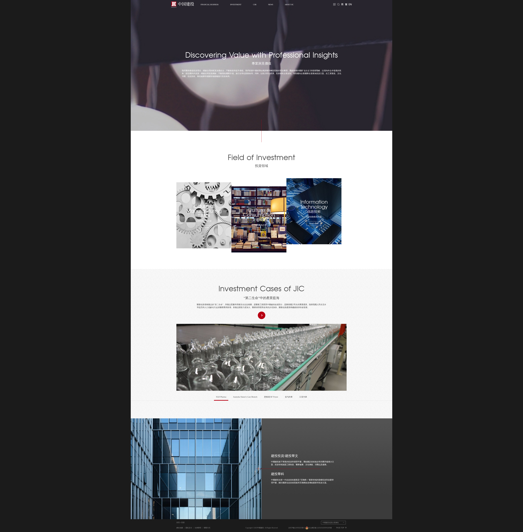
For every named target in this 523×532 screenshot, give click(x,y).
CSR (254, 5)
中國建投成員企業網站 (331, 523)
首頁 (178, 522)
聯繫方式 (207, 528)
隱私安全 (189, 528)
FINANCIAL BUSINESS (209, 5)
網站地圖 (179, 528)
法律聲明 (198, 528)
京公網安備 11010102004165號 (320, 528)
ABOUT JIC (289, 5)
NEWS (270, 5)
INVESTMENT (235, 5)
